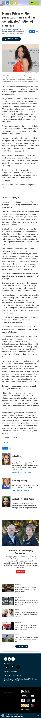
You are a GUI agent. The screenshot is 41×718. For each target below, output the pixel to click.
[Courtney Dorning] (6, 483)
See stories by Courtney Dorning (24, 490)
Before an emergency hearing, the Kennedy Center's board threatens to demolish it (26, 602)
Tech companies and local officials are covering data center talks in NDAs (26, 640)
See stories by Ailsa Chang (21, 472)
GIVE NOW (20, 571)
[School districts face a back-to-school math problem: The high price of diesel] (8, 588)
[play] (3, 716)
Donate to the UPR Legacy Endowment (20, 552)
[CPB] (28, 700)
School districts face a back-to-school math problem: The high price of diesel (25, 590)
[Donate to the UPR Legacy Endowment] (20, 533)
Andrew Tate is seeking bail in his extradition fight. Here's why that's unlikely (26, 615)
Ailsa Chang (12, 29)
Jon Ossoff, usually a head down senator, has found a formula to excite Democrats (26, 627)
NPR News (7, 442)
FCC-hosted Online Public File (12, 675)
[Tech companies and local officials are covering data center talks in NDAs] (8, 638)
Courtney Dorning (19, 480)
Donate (35, 3)
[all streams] (38, 715)
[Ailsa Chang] (6, 459)
